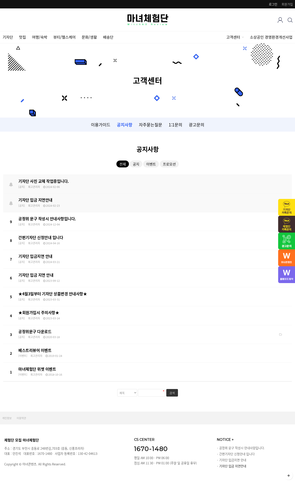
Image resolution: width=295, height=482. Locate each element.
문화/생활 (89, 37)
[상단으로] (288, 475)
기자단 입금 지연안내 (35, 200)
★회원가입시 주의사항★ (38, 312)
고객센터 (233, 37)
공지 (136, 164)
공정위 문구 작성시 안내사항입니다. (47, 219)
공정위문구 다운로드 (34, 331)
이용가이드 (100, 124)
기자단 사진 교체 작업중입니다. (43, 181)
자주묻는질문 (150, 124)
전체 (122, 164)
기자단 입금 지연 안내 (35, 275)
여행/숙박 (39, 37)
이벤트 (151, 164)
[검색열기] (290, 20)
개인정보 (7, 418)
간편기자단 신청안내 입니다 (40, 237)
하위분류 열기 (242, 37)
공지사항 (124, 124)
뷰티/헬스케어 (64, 37)
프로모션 (169, 164)
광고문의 (196, 124)
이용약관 (21, 418)
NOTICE (225, 439)
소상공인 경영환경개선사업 (271, 37)
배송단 (108, 37)
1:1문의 (175, 124)
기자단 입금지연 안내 (35, 256)
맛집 (22, 37)
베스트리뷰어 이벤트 (34, 350)
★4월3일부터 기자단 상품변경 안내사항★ (52, 294)
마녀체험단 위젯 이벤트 (37, 369)
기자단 (8, 37)
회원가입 (287, 4)
